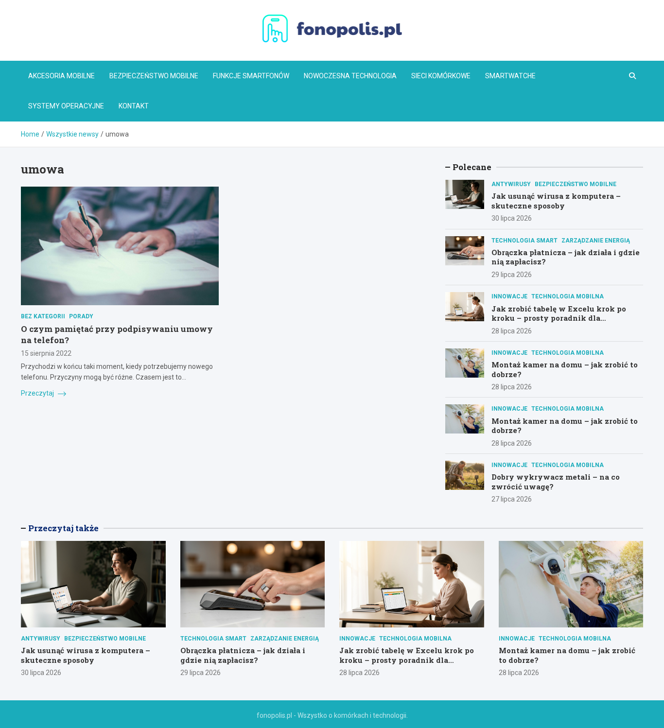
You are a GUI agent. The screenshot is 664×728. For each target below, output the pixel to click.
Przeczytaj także (63, 528)
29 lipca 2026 (511, 274)
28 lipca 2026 (511, 331)
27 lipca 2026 (511, 499)
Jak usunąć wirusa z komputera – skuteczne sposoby (556, 200)
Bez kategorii (43, 316)
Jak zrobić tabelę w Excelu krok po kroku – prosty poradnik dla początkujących (558, 318)
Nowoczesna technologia (350, 76)
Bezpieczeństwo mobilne (153, 76)
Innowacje (509, 296)
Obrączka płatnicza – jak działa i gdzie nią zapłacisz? (565, 257)
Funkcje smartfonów (251, 76)
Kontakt (134, 106)
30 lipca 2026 (511, 218)
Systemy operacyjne (66, 106)
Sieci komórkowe (441, 76)
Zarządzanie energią (595, 240)
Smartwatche (510, 76)
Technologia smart (524, 240)
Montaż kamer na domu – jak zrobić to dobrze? (564, 369)
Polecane (472, 167)
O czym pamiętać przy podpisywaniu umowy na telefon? (117, 334)
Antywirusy (511, 184)
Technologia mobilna (567, 296)
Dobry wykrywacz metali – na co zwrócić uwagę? (555, 481)
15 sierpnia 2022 (46, 353)
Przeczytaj (38, 393)
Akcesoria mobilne (61, 76)
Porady (81, 316)
